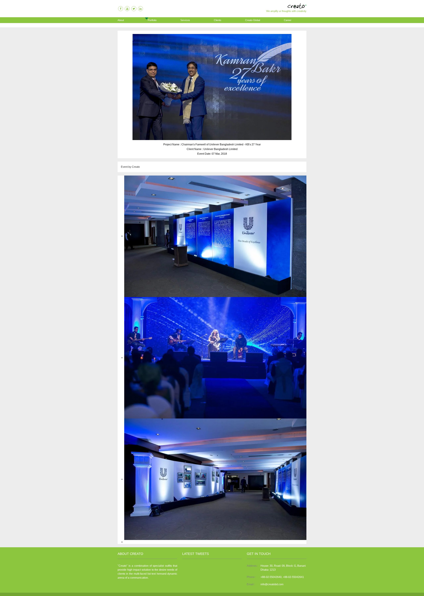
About (121, 20)
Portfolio (152, 20)
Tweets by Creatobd (194, 565)
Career (287, 20)
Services (185, 20)
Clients (217, 20)
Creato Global (252, 20)
